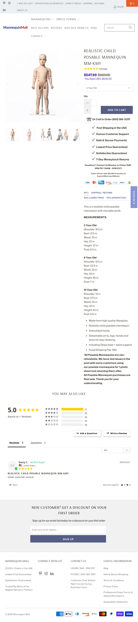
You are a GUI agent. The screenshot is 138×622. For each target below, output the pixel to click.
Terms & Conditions (114, 580)
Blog (106, 568)
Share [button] (15, 485)
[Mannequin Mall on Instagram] (9, 3)
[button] (42, 19)
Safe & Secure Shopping (116, 574)
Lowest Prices (73, 3)
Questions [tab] (36, 442)
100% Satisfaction (116, 197)
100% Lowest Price (94, 197)
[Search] (130, 27)
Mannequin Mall (21, 614)
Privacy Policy (111, 586)
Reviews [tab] (14, 442)
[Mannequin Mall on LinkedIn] (4, 10)
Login (120, 6)
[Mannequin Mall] (15, 27)
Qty (86, 96)
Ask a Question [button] (88, 433)
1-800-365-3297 (25, 3)
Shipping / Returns (93, 3)
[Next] (78, 84)
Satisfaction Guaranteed (49, 3)
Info (86, 192)
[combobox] (119, 27)
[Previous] (7, 84)
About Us (22, 10)
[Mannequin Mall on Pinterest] (4, 3)
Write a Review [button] (118, 433)
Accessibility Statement (116, 601)
